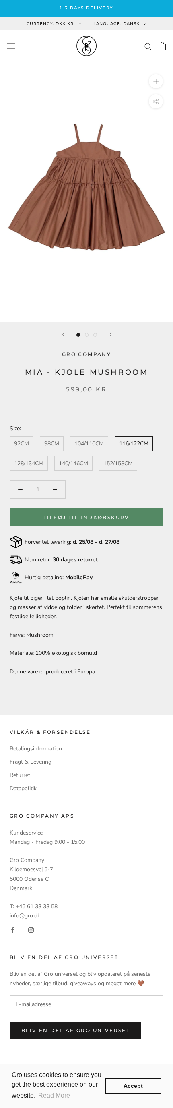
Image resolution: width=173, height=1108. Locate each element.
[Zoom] (156, 81)
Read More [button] (54, 1095)
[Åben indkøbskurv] (162, 46)
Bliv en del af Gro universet (75, 1030)
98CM (51, 443)
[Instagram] (31, 929)
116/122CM (133, 443)
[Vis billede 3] (95, 335)
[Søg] (148, 46)
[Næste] (110, 334)
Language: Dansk (116, 23)
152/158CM (118, 463)
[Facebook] (12, 929)
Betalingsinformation (36, 748)
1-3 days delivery (86, 7)
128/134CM (28, 463)
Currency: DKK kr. (51, 23)
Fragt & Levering (30, 762)
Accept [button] (133, 1086)
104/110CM (89, 443)
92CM (21, 443)
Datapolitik (23, 788)
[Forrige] (63, 334)
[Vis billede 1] (78, 335)
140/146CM (73, 463)
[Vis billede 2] (87, 335)
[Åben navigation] (11, 46)
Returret (20, 775)
